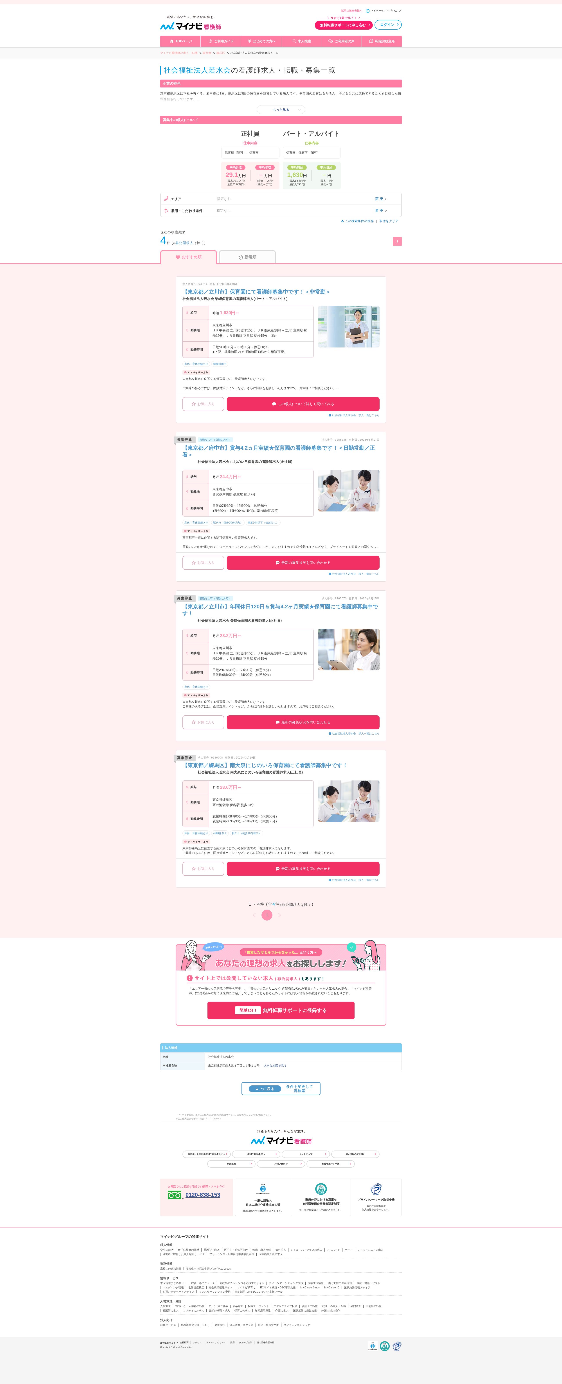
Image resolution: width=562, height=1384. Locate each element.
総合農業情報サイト (220, 1287)
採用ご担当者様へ (351, 10)
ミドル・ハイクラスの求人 (306, 1249)
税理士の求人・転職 (334, 1306)
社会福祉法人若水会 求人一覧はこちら (356, 415)
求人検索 (304, 41)
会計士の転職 (310, 1306)
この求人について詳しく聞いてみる (306, 404)
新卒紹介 (238, 1306)
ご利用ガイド (224, 41)
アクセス (197, 1342)
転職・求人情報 (261, 1249)
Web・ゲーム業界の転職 (190, 1306)
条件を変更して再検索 (284, 1089)
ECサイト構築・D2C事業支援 (278, 1287)
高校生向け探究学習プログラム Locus (208, 1268)
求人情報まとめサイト (173, 1283)
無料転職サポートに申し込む (343, 25)
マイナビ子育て (246, 1287)
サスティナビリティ (216, 1342)
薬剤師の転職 (374, 1306)
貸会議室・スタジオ (241, 1325)
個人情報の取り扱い (355, 1154)
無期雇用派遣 (263, 1310)
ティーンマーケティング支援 (286, 1283)
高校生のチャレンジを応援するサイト (242, 1283)
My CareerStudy (310, 1287)
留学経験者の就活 (188, 1249)
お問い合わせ (281, 1164)
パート (349, 1249)
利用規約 (231, 1164)
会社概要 (184, 1342)
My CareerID (331, 1287)
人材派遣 (165, 1306)
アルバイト (333, 1249)
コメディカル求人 (193, 1310)
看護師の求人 (170, 1310)
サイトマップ (305, 1154)
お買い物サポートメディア (178, 1291)
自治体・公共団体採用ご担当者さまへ (206, 1154)
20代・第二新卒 (218, 1306)
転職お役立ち (385, 41)
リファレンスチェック (297, 1325)
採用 (232, 1342)
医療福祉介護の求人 (271, 1254)
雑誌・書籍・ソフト (368, 1283)
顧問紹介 (356, 1306)
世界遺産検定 (196, 1287)
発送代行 (219, 1325)
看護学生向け (212, 1249)
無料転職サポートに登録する (283, 1010)
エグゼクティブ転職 (285, 1306)
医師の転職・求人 (219, 1310)
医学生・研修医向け (236, 1249)
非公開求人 (184, 243)
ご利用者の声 (345, 41)
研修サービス (168, 1325)
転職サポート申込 (330, 1164)
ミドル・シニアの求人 (370, 1249)
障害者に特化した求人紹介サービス (184, 1254)
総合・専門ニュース (203, 1283)
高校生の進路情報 (170, 1268)
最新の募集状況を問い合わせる (306, 563)
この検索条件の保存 (359, 221)
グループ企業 (245, 1342)
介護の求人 (281, 1310)
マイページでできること (386, 10)
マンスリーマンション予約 (215, 1291)
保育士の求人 (242, 1310)
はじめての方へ (264, 41)
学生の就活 (166, 1249)
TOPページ (183, 41)
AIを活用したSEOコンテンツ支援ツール (259, 1291)
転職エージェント (258, 1306)
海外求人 (281, 1249)
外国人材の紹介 (330, 1310)
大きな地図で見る (275, 1065)
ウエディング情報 (173, 1287)
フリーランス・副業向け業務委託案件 (231, 1254)
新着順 (250, 257)
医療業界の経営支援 (305, 1310)
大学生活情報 (316, 1283)
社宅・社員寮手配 (268, 1325)
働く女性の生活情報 (340, 1283)
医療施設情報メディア (357, 1287)
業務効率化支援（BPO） (195, 1325)
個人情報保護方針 (265, 1342)
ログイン (387, 25)
